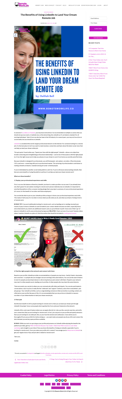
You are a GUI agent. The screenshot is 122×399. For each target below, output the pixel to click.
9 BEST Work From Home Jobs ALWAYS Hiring (98, 69)
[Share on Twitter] (45, 346)
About (106, 5)
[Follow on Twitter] (56, 380)
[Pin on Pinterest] (51, 346)
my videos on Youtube (28, 132)
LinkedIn (16, 143)
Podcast (59, 5)
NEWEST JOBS (39, 5)
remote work (65, 353)
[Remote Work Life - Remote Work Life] (21, 4)
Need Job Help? (49, 5)
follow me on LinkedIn (73, 330)
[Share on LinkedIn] (55, 346)
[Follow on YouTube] (65, 380)
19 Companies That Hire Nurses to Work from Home (97, 49)
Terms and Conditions (96, 375)
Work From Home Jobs (88, 5)
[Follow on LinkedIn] (62, 380)
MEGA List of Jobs (74, 5)
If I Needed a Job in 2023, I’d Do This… (97, 55)
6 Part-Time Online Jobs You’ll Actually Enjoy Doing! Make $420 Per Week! (98, 62)
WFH (78, 353)
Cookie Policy (25, 375)
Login (99, 5)
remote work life (72, 353)
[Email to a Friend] (48, 346)
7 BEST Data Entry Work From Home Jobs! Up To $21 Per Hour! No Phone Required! (98, 76)
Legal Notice (49, 375)
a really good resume (70, 213)
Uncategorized (48, 12)
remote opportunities (56, 353)
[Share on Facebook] (42, 346)
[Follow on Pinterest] (59, 380)
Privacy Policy (73, 375)
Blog (64, 5)
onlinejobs (47, 353)
